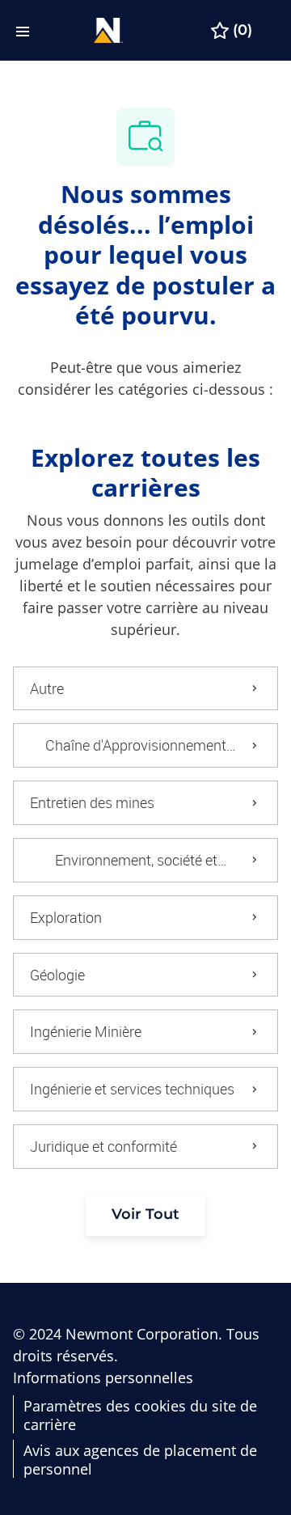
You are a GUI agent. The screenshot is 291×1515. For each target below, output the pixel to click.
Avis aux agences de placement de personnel (140, 1459)
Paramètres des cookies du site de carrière (140, 1415)
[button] (145, 1215)
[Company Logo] (108, 28)
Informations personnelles (103, 1378)
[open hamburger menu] (22, 30)
